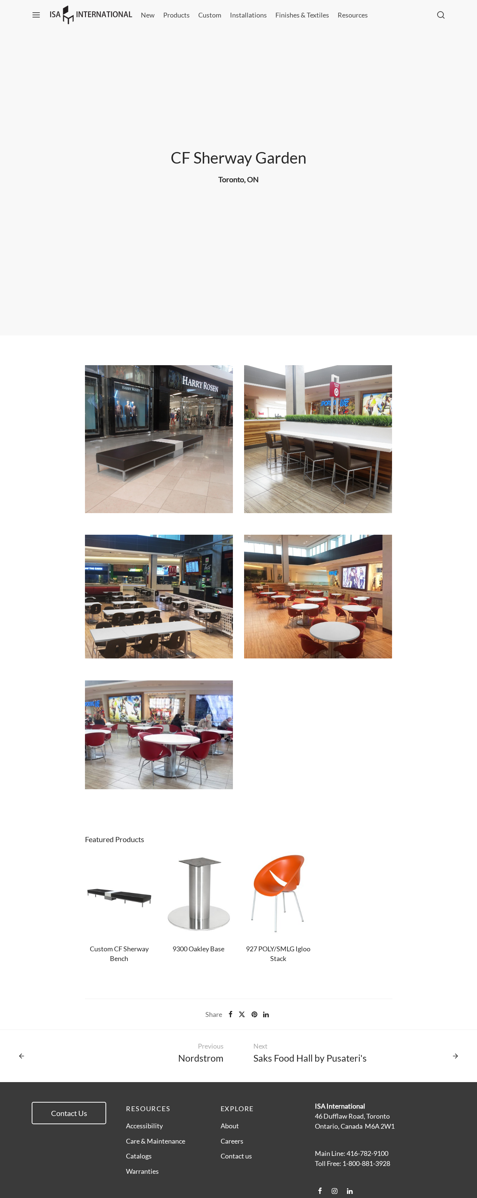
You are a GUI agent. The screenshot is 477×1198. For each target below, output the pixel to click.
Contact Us (69, 1113)
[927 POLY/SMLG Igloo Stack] (278, 894)
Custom (209, 15)
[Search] (440, 14)
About (230, 1126)
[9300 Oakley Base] (198, 894)
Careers (232, 1141)
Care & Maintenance (155, 1141)
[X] (242, 1014)
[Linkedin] (266, 1014)
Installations (248, 15)
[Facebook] (230, 1014)
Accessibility (144, 1126)
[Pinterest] (254, 1014)
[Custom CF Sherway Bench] (119, 894)
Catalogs (139, 1156)
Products (176, 15)
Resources (353, 15)
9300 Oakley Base (199, 949)
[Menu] (36, 15)
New (148, 15)
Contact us (236, 1156)
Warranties (142, 1171)
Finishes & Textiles (302, 15)
